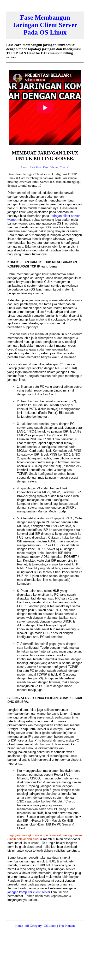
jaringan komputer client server (29, 892)
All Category (33, 925)
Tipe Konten (67, 925)
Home (19, 925)
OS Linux (50, 925)
